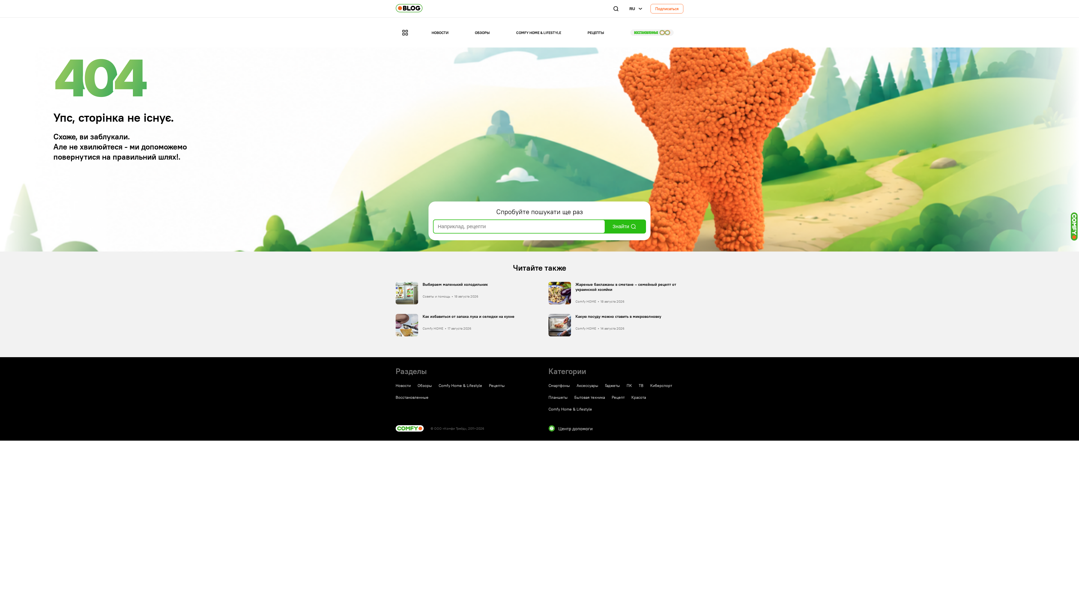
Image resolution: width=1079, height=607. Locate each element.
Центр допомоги (575, 428)
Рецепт (618, 397)
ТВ (641, 385)
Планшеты (558, 397)
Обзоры (482, 32)
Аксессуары (587, 385)
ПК (629, 385)
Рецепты (596, 32)
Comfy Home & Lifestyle (538, 32)
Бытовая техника (589, 397)
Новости (440, 32)
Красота (638, 397)
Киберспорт (661, 385)
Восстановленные (652, 33)
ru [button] (632, 8)
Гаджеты (612, 385)
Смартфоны (559, 385)
